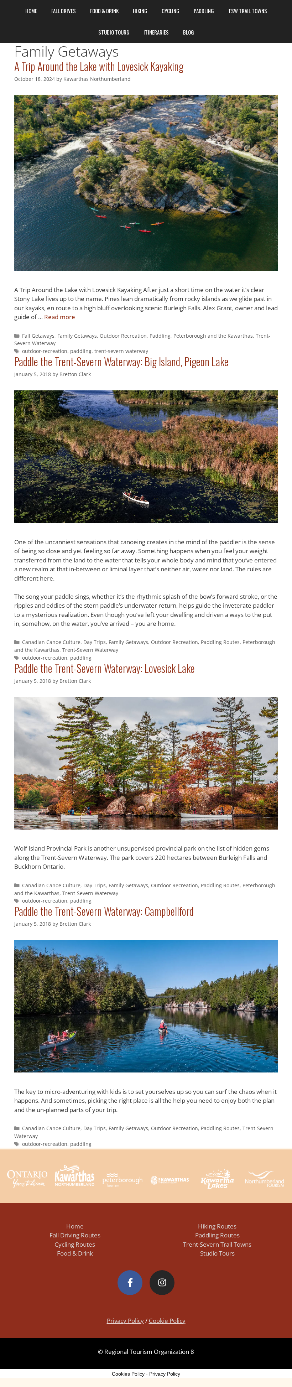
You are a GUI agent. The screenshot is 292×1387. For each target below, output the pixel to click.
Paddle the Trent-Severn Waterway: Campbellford (104, 911)
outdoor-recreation (44, 351)
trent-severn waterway (121, 351)
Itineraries (156, 32)
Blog (188, 32)
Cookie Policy (167, 1320)
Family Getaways (77, 335)
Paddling (204, 11)
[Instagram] (162, 1282)
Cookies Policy (128, 1374)
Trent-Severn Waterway (90, 649)
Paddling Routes (220, 642)
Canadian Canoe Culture (51, 642)
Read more (59, 317)
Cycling (170, 11)
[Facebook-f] (130, 1282)
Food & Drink (104, 11)
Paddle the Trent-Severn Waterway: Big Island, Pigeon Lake (121, 361)
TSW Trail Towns (247, 11)
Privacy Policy (125, 1320)
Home (31, 11)
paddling (81, 351)
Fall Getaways (38, 335)
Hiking (140, 11)
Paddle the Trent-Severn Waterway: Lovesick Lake (104, 668)
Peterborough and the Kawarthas (213, 335)
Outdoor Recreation (123, 335)
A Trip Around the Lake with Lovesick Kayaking (98, 66)
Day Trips (94, 642)
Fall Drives (63, 11)
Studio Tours (113, 32)
